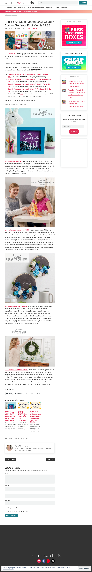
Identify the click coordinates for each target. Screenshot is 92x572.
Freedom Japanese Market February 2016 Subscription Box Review (76, 103)
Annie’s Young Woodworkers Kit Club (17, 230)
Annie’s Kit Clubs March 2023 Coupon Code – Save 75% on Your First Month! (22, 415)
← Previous (10, 459)
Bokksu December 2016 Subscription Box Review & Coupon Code (76, 83)
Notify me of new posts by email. (18, 511)
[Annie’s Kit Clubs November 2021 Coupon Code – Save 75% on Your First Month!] (35, 405)
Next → (50, 459)
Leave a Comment (31, 28)
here (21, 94)
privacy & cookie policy (8, 569)
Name (7, 485)
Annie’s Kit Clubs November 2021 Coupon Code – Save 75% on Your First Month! (35, 416)
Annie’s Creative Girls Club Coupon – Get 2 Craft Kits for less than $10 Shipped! (10, 415)
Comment (8, 473)
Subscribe (74, 132)
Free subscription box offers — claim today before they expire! (21, 11)
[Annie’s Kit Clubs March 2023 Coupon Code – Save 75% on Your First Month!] (23, 405)
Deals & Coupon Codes (21, 438)
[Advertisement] (74, 152)
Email (7, 493)
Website (7, 500)
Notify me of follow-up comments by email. (21, 508)
